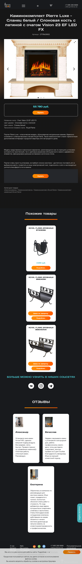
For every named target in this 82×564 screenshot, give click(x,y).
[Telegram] (44, 546)
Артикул (35, 34)
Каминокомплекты (25, 190)
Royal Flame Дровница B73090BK (41, 229)
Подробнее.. (41, 268)
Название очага (10, 120)
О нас (12, 546)
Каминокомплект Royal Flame (45, 190)
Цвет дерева (9, 123)
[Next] (73, 69)
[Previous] (8, 69)
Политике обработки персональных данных (38, 553)
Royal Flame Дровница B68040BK (41, 278)
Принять (71, 552)
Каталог (13, 548)
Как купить (24, 548)
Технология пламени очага (14, 128)
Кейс (22, 546)
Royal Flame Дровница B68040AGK (41, 329)
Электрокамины (10, 190)
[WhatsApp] (39, 546)
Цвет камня (8, 125)
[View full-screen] (75, 42)
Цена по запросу (40, 313)
